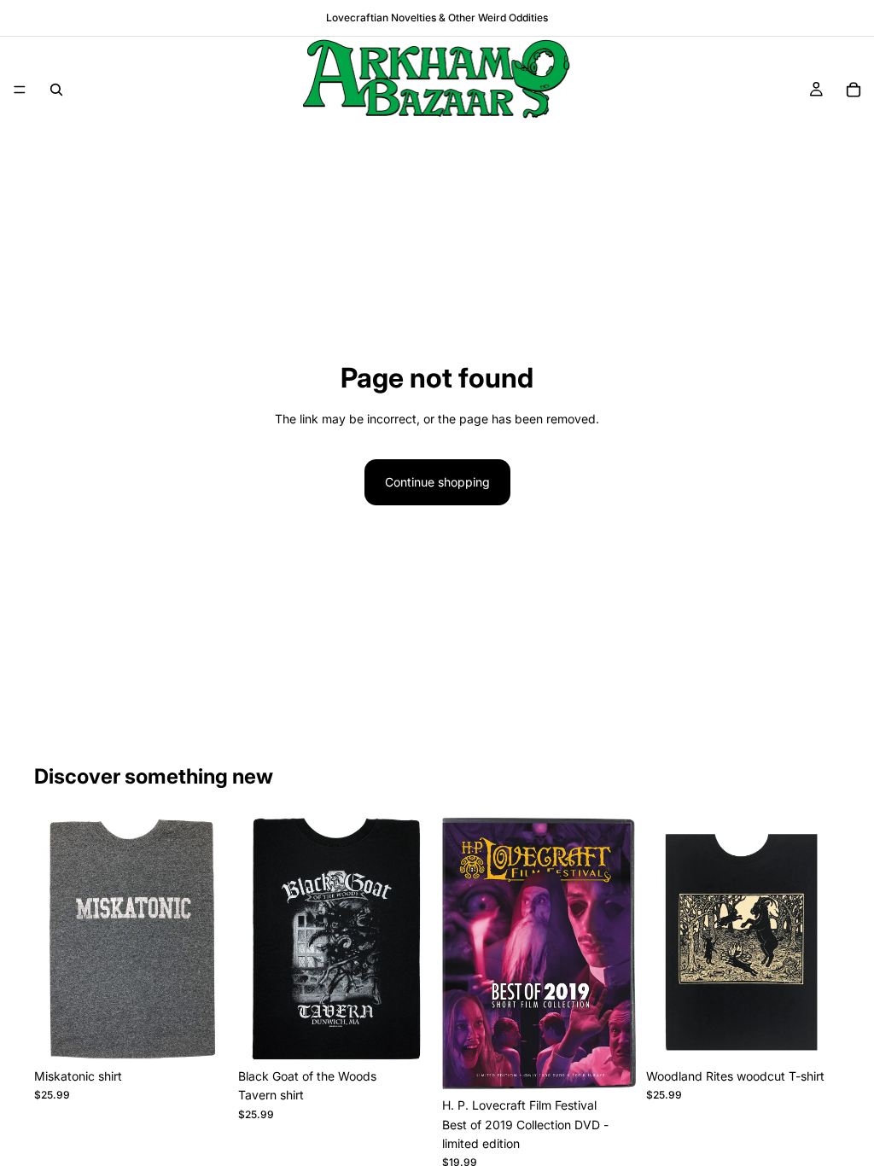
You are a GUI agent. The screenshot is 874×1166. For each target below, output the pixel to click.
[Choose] (201, 1033)
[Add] (609, 1062)
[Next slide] (209, 939)
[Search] (56, 89)
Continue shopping (437, 482)
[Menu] (19, 89)
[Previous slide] (53, 939)
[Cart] (853, 89)
